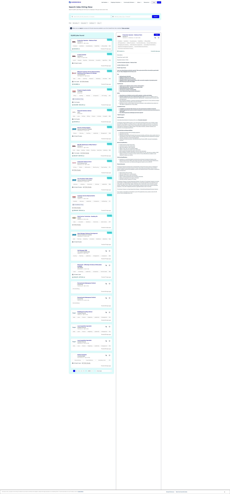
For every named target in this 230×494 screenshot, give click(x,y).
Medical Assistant (82, 354)
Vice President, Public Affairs (84, 178)
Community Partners (129, 2)
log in (81, 28)
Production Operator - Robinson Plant (87, 40)
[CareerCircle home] (75, 2)
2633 (89, 371)
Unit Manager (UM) (82, 250)
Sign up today (125, 28)
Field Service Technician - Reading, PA (87, 216)
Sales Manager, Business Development (87, 233)
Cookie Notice (80, 491)
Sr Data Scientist (81, 54)
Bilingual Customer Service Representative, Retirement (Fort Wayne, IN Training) (88, 72)
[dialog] (115, 492)
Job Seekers (104, 2)
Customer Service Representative (86, 195)
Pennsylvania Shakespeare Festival (86, 283)
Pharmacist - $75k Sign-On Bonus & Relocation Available (89, 265)
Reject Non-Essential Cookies (181, 491)
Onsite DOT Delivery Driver (84, 161)
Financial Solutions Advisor (84, 110)
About (138, 2)
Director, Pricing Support (83, 127)
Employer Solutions (115, 2)
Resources (146, 2)
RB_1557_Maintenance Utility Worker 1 (87, 144)
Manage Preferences (170, 491)
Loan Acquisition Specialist (84, 326)
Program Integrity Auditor (84, 90)
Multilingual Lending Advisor (84, 311)
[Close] (224, 491)
